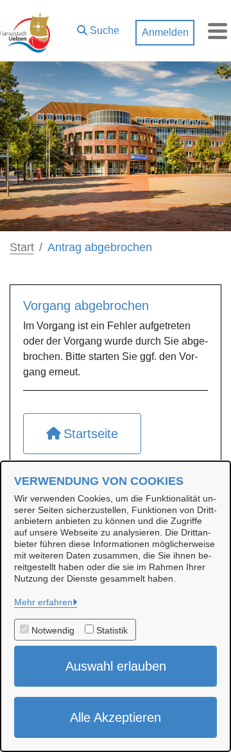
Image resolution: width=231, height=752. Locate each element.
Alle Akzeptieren (115, 717)
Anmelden (165, 32)
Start (22, 247)
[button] (98, 27)
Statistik (112, 630)
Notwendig (52, 630)
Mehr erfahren (43, 602)
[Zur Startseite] (25, 30)
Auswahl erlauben (115, 666)
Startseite (91, 434)
